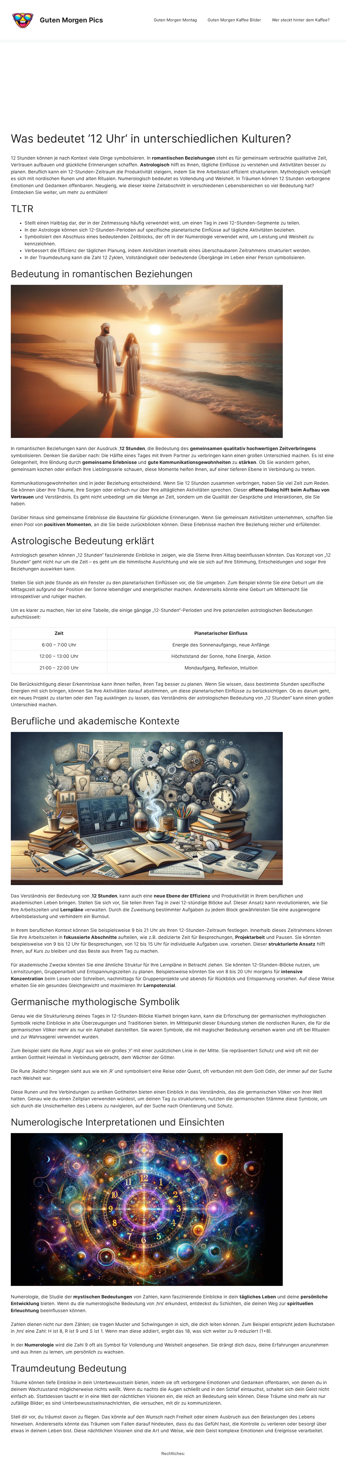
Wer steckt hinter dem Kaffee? (301, 19)
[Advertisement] (173, 80)
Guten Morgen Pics (71, 20)
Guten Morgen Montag (175, 19)
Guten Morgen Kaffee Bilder (234, 19)
